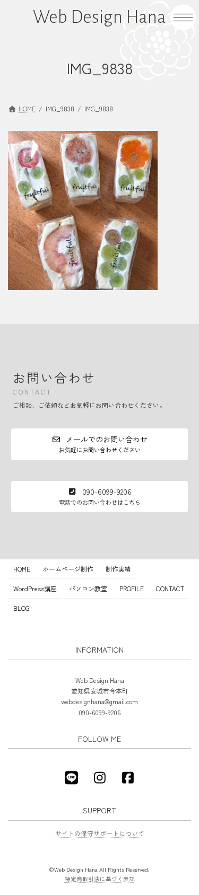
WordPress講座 (35, 588)
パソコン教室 (88, 588)
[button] (99, 444)
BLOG (21, 607)
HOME (21, 568)
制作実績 (118, 568)
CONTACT (170, 588)
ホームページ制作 (67, 568)
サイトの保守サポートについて (99, 833)
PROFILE (131, 588)
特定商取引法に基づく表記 (100, 879)
